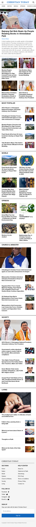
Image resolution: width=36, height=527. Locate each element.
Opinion (22, 6)
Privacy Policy (22, 481)
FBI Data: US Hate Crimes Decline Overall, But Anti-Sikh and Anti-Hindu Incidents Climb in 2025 (26, 171)
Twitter (4, 494)
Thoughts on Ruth (7, 439)
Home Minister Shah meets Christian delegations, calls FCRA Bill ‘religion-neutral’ (12, 370)
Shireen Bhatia (5, 39)
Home (3, 6)
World (16, 6)
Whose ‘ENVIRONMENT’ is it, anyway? (26, 216)
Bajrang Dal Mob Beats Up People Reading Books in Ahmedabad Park (18, 33)
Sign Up (18, 515)
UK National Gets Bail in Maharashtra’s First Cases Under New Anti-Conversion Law (12, 298)
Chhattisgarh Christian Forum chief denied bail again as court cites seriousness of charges (11, 117)
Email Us (4, 499)
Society (4, 481)
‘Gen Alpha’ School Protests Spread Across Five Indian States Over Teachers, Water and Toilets (12, 361)
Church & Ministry (7, 478)
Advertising (21, 473)
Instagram (5, 497)
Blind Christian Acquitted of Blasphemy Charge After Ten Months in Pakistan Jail (25, 193)
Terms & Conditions (23, 478)
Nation (9, 6)
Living (3, 483)
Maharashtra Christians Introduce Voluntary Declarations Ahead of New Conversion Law (12, 278)
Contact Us (21, 483)
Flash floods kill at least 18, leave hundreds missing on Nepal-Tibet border (12, 135)
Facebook (4, 492)
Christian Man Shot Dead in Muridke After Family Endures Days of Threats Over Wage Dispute (8, 193)
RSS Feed (21, 476)
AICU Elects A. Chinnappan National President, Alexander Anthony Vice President (11, 109)
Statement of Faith (23, 471)
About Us (20, 468)
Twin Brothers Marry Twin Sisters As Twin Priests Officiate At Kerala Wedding (12, 144)
